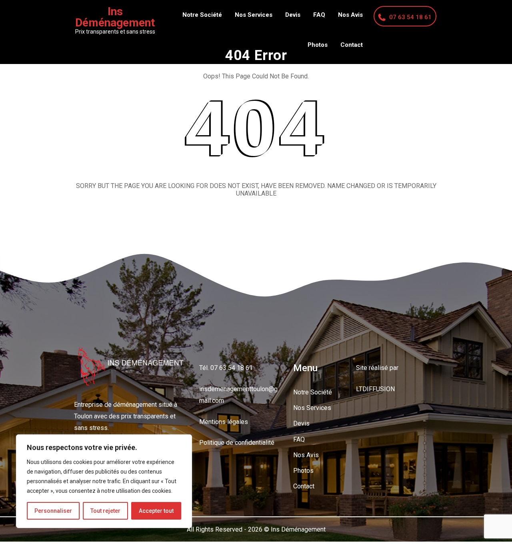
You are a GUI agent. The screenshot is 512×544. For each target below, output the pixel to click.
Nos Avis (350, 14)
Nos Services (253, 14)
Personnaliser (53, 511)
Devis (292, 14)
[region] (104, 481)
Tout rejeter (105, 511)
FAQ (319, 14)
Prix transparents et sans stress (115, 31)
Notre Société (202, 14)
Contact (351, 44)
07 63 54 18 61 (410, 17)
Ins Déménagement (115, 17)
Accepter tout (156, 511)
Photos (318, 44)
